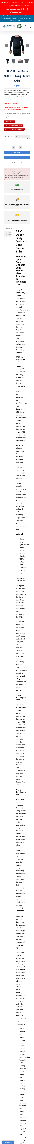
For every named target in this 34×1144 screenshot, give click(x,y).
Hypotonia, (20, 324)
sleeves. (19, 785)
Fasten (22, 936)
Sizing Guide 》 (9, 121)
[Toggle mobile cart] (30, 28)
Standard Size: (9, 136)
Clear (28, 138)
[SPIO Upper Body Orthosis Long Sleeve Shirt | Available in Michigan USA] (17, 46)
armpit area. (20, 440)
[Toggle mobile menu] (30, 26)
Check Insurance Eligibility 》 (13, 125)
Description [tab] (8, 228)
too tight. (19, 690)
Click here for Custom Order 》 (14, 129)
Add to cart (17, 152)
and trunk (19, 462)
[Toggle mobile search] (26, 26)
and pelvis (20, 509)
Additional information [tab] (8, 233)
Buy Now (17, 157)
